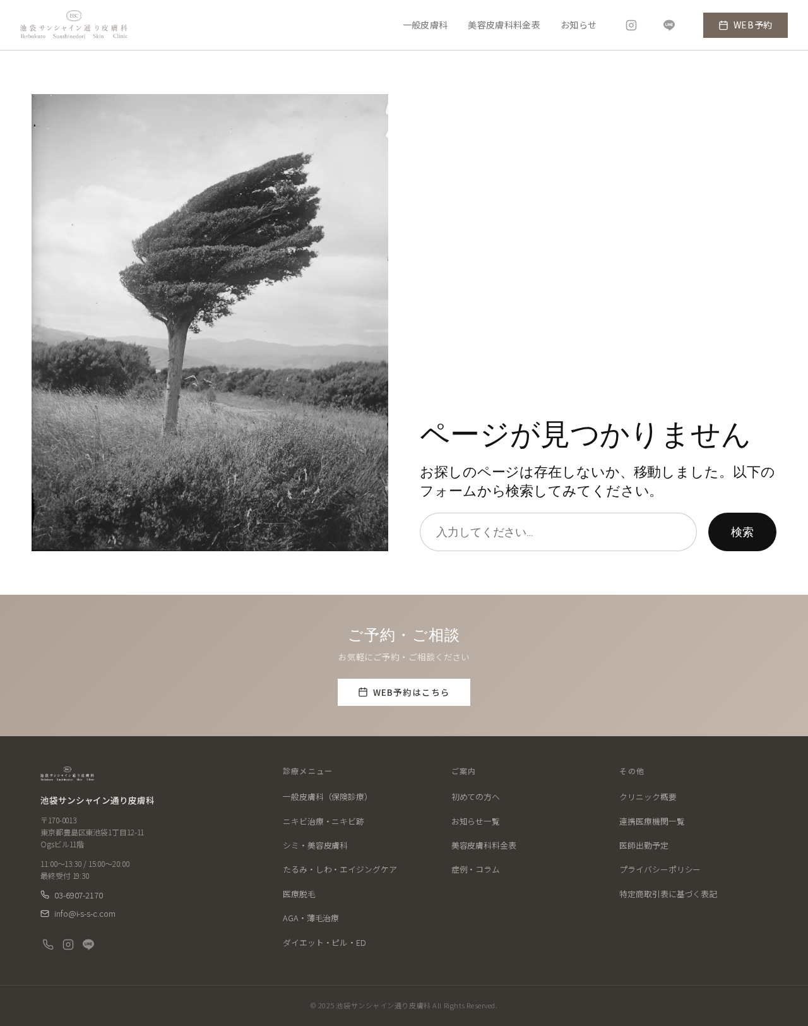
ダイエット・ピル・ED (324, 942)
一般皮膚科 (425, 25)
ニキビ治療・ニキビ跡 (323, 821)
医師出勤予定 (643, 845)
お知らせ (579, 25)
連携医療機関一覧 (651, 821)
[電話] (48, 944)
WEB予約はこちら (412, 692)
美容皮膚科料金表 (504, 25)
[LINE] (669, 25)
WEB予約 (753, 24)
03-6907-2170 (78, 895)
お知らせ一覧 (475, 821)
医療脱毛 (299, 894)
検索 (742, 531)
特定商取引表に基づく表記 (668, 894)
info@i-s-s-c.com (84, 913)
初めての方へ (475, 796)
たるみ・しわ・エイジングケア (340, 869)
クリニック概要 (647, 796)
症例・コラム (475, 869)
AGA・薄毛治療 (311, 918)
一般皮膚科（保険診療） (327, 796)
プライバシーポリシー (660, 869)
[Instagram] (631, 25)
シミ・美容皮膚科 (315, 845)
